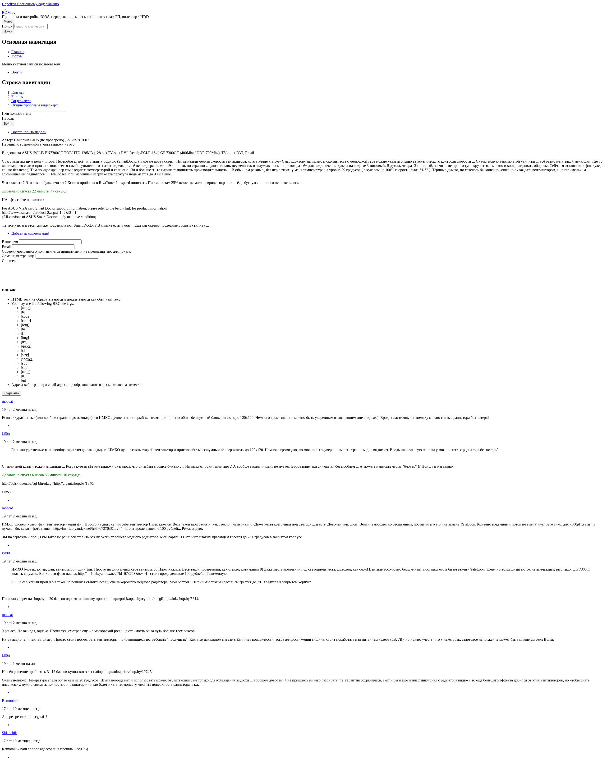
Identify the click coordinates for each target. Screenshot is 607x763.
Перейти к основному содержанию (30, 4)
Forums (17, 97)
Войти (16, 72)
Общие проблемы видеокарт (34, 105)
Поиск (7, 26)
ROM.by (8, 12)
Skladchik (9, 733)
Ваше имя (10, 242)
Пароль (8, 118)
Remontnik (10, 701)
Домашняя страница (18, 256)
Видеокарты (21, 101)
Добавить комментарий (30, 233)
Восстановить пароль (28, 132)
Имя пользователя (16, 113)
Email (6, 247)
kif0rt (6, 434)
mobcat (7, 401)
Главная (17, 92)
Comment (9, 261)
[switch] (4, 9)
